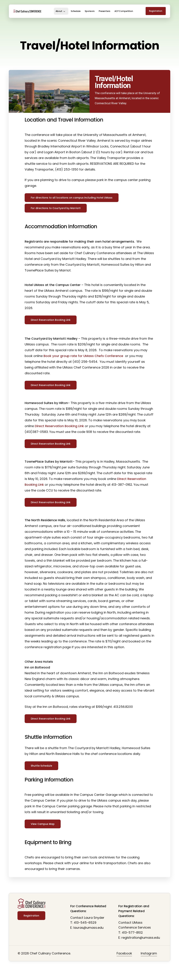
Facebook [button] (124, 953)
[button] (72, 197)
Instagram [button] (149, 953)
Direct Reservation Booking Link (59, 426)
